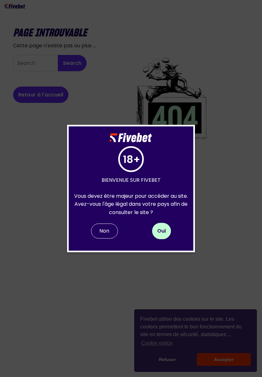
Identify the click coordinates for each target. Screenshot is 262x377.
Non (104, 231)
